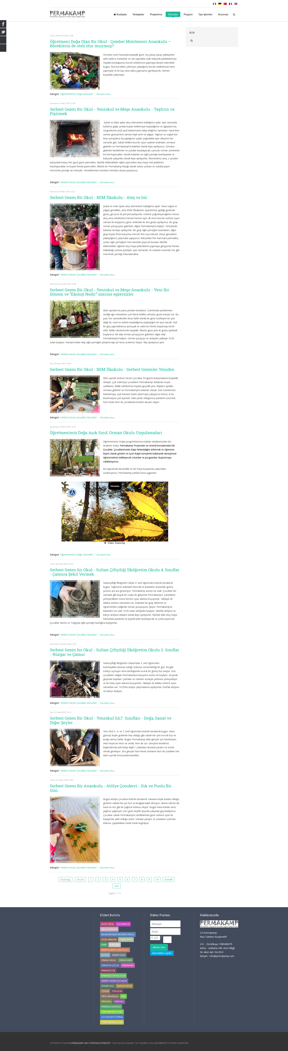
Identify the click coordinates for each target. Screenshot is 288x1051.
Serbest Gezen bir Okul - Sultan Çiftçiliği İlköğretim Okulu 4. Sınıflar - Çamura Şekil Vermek (114, 572)
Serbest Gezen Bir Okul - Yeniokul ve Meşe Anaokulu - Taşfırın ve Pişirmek (112, 111)
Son (116, 886)
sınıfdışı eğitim (124, 986)
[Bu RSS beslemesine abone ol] (177, 29)
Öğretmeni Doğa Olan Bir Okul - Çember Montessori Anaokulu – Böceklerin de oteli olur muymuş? (110, 43)
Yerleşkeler (138, 14)
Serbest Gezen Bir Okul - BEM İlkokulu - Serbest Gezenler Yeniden (112, 369)
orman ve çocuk (110, 965)
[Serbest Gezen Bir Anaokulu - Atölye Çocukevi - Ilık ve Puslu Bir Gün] (75, 829)
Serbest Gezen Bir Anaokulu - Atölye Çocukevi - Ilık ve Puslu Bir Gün (111, 788)
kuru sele (115, 944)
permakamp (128, 965)
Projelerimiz (156, 14)
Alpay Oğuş (107, 924)
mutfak (105, 955)
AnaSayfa (121, 14)
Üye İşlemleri (205, 14)
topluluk (117, 991)
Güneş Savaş (125, 939)
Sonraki (169, 879)
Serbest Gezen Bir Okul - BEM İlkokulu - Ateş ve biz (98, 197)
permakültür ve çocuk (113, 975)
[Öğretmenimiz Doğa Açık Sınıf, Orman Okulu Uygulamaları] (75, 457)
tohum (105, 991)
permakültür (108, 970)
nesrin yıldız (118, 955)
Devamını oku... (104, 94)
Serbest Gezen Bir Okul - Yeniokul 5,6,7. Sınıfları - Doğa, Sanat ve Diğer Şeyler (110, 720)
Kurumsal (223, 14)
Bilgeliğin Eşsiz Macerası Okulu (117, 934)
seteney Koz (107, 986)
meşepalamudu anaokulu (115, 949)
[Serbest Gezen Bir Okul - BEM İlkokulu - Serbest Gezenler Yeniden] (75, 394)
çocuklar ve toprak (112, 1017)
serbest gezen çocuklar (114, 980)
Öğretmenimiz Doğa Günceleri (76, 94)
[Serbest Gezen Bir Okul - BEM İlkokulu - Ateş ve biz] (75, 237)
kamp (104, 944)
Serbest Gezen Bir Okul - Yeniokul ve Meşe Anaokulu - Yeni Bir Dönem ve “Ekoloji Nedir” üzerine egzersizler (109, 292)
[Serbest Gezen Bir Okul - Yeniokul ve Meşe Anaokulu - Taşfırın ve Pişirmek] (75, 138)
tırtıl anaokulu (109, 996)
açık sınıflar (123, 924)
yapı (123, 996)
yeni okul (106, 1001)
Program (188, 14)
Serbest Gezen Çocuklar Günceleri (78, 182)
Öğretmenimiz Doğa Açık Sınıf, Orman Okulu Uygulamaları (106, 432)
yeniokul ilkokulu (111, 1006)
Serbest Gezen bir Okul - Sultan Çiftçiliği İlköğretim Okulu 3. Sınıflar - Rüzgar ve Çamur (114, 652)
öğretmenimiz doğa (111, 1022)
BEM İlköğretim (109, 929)
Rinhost (163, 1043)
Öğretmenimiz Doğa (111, 1011)
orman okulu (108, 960)
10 (157, 879)
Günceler (173, 14)
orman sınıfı (125, 960)
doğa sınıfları (108, 939)
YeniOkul (119, 1001)
